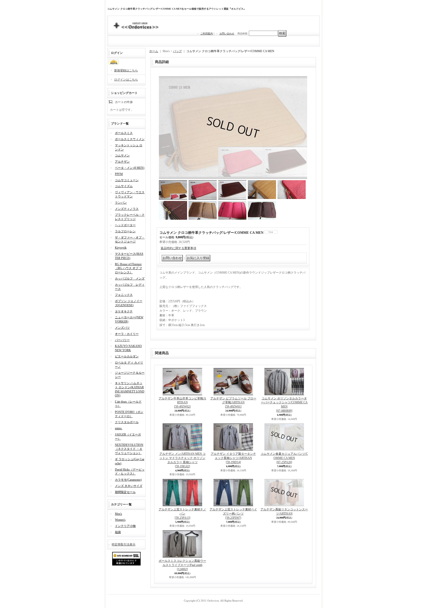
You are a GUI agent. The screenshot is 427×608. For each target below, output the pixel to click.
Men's (118, 514)
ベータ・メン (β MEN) (129, 168)
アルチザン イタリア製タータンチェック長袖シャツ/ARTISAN (233, 458)
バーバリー (122, 340)
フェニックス (124, 295)
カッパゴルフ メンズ (130, 278)
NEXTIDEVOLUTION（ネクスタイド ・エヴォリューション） (129, 449)
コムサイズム (124, 186)
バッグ (177, 51)
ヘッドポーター (125, 225)
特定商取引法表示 (123, 544)
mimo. (118, 428)
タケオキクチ (124, 311)
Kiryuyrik (121, 247)
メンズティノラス (127, 209)
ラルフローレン (125, 231)
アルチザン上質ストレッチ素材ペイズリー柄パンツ (233, 514)
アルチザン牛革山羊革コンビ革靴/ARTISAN (182, 403)
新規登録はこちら (126, 70)
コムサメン (122, 155)
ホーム (153, 51)
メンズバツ (122, 327)
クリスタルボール (127, 422)
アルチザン (122, 161)
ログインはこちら (126, 79)
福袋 (118, 532)
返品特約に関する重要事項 (178, 248)
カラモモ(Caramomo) (128, 479)
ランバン (121, 202)
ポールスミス (124, 133)
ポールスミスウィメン (130, 139)
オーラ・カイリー (127, 334)
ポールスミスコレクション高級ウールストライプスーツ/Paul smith (182, 565)
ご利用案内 (206, 33)
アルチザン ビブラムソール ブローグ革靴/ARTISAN (233, 403)
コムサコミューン (127, 180)
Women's (120, 519)
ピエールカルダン (127, 356)
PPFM (119, 174)
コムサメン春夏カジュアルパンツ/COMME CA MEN (284, 458)
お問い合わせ (226, 33)
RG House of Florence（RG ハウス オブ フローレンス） (128, 268)
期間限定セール (125, 492)
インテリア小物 (125, 526)
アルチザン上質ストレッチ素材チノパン (182, 514)
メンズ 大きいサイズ (128, 486)
